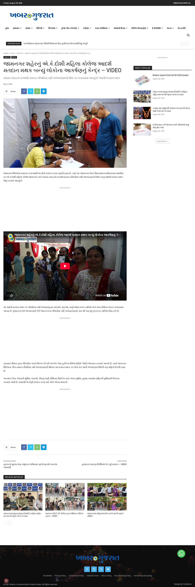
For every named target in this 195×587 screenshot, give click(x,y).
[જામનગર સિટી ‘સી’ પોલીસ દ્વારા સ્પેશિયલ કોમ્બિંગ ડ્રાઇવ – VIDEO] (65, 496)
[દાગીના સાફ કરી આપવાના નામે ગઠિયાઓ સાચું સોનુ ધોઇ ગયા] (142, 129)
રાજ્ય (12, 53)
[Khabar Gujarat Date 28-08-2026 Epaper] (142, 80)
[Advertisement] (126, 16)
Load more (161, 141)
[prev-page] (5, 523)
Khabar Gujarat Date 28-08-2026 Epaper (171, 75)
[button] (188, 35)
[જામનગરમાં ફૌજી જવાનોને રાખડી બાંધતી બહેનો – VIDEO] (106, 496)
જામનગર (19, 53)
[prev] (182, 43)
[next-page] (10, 523)
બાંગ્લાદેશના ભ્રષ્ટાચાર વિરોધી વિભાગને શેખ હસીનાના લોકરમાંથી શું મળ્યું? (56, 43)
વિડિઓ (14, 57)
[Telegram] (44, 91)
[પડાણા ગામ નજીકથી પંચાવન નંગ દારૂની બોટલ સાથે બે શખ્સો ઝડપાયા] (142, 113)
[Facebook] (24, 91)
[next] (187, 43)
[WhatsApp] (37, 91)
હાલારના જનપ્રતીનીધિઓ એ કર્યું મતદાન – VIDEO (104, 464)
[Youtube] (108, 569)
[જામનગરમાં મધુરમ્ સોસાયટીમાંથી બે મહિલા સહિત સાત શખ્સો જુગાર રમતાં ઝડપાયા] (23, 496)
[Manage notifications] (6, 580)
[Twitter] (30, 91)
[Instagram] (94, 569)
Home (5, 53)
